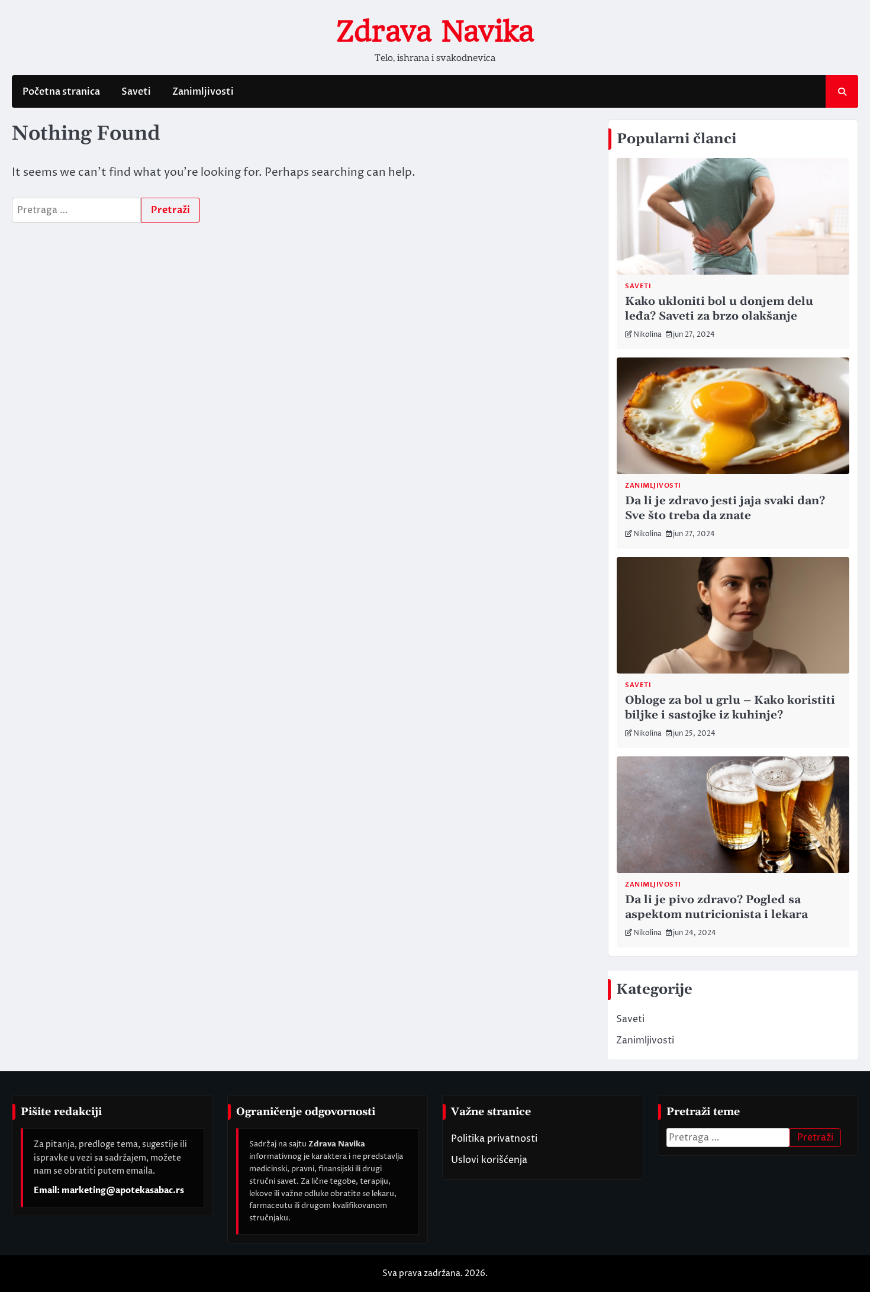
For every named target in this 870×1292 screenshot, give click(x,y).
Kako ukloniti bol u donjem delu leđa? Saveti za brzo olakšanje (719, 309)
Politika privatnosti (494, 1138)
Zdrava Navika (435, 31)
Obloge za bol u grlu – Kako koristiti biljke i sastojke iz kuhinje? (730, 708)
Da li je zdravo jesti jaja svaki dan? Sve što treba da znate (725, 508)
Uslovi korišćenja (489, 1160)
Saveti (136, 91)
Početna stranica (61, 91)
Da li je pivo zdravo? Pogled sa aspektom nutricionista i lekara (716, 907)
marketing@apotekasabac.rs (123, 1190)
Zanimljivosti (203, 91)
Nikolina (647, 335)
